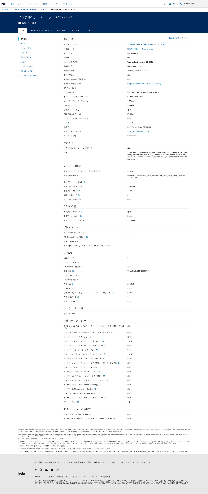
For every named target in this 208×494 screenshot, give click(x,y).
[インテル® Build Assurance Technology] (95, 389)
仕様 (22, 30)
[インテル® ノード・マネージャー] (91, 337)
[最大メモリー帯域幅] (81, 186)
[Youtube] (52, 470)
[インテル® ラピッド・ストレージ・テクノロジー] (103, 358)
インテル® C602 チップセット (139, 131)
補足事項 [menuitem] (23, 44)
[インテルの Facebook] (36, 470)
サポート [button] (21, 4)
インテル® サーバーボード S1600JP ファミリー (146, 45)
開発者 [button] (45, 4)
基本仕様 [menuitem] (23, 39)
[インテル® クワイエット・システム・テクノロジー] (104, 345)
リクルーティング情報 (141, 462)
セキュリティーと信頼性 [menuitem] (28, 75)
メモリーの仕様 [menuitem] (25, 48)
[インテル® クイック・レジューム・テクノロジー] (103, 341)
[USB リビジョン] (78, 262)
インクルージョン (65, 462)
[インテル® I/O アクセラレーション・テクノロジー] (104, 376)
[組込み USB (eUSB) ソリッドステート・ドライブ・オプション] (113, 293)
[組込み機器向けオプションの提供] (91, 148)
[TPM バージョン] (78, 402)
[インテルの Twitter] (41, 470)
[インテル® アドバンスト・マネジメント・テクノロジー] (108, 380)
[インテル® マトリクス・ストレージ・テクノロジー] (104, 354)
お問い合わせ (99, 462)
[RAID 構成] (73, 271)
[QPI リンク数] (75, 88)
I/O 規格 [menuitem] (23, 62)
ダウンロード (76, 30)
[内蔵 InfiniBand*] (77, 301)
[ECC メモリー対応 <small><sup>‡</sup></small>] (80, 199)
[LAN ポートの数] (77, 280)
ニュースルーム (112, 462)
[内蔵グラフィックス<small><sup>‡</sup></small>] (81, 212)
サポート (89, 30)
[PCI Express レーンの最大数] (87, 237)
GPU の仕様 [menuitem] (24, 53)
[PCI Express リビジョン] (83, 233)
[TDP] (68, 123)
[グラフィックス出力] (81, 216)
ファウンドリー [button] (68, 4)
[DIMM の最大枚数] (79, 195)
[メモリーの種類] (77, 175)
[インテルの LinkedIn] (46, 470)
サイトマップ (125, 462)
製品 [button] (12, 4)
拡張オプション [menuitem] (25, 57)
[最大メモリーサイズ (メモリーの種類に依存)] (100, 171)
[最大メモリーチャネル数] (84, 182)
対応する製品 (61, 30)
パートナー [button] (55, 4)
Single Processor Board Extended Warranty (144, 84)
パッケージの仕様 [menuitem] (26, 66)
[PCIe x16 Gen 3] (77, 241)
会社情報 (38, 462)
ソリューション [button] (33, 4)
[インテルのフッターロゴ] (22, 474)
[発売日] (70, 58)
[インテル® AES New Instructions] (90, 414)
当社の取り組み (50, 462)
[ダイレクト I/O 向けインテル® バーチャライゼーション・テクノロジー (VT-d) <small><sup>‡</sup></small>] (66, 328)
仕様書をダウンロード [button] (177, 38)
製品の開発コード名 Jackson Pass (140, 49)
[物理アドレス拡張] (79, 191)
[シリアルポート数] (79, 275)
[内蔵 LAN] (72, 284)
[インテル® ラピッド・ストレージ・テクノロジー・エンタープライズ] (118, 363)
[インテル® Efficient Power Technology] (94, 393)
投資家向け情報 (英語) (82, 462)
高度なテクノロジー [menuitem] (27, 71)
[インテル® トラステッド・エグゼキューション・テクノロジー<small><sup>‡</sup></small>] (114, 419)
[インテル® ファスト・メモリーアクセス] (96, 367)
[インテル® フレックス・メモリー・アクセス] (99, 371)
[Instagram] (57, 470)
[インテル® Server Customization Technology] (99, 385)
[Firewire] (72, 288)
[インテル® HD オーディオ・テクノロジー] (97, 350)
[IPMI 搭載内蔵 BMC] (80, 114)
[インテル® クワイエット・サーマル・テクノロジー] (104, 398)
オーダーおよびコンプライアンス (40, 30)
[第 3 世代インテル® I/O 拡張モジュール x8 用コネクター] (109, 246)
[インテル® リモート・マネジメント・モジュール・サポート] (111, 332)
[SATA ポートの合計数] (82, 267)
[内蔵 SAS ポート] (78, 297)
